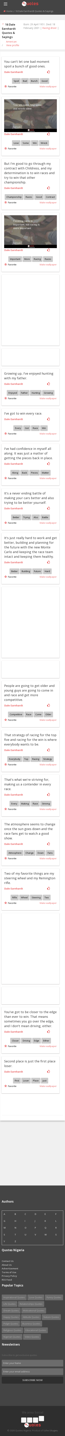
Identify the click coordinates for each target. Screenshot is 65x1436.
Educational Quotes (35, 1330)
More (27, 259)
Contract (50, 196)
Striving (46, 803)
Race (35, 428)
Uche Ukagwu (51, 1430)
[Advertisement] (32, 948)
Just (44, 1080)
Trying (26, 517)
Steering (36, 897)
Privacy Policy (9, 1275)
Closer (15, 1040)
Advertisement (10, 1268)
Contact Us (8, 1261)
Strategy (47, 759)
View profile (12, 45)
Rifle (14, 897)
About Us (7, 1264)
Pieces (34, 472)
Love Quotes (35, 1297)
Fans (50, 852)
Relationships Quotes (31, 1303)
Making (25, 803)
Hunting (36, 392)
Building (26, 571)
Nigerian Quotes (12, 1336)
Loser (26, 1080)
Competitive (16, 714)
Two (47, 897)
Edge (36, 1040)
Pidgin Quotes (10, 1323)
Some (26, 143)
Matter (45, 472)
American (11, 41)
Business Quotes (31, 1323)
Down (41, 852)
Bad (25, 80)
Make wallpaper (48, 86)
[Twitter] (29, 1420)
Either (46, 1040)
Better (16, 517)
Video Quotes (32, 1336)
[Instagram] (35, 1420)
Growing (48, 392)
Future (37, 571)
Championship (14, 196)
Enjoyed (12, 392)
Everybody (14, 759)
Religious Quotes (12, 1330)
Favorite (11, 86)
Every (18, 428)
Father (24, 392)
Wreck (44, 143)
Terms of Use (9, 1272)
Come (38, 714)
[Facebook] (23, 1420)
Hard (47, 571)
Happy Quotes (11, 1317)
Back (24, 472)
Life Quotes (9, 1303)
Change (29, 852)
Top (26, 759)
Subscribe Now (32, 1380)
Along (15, 472)
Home (9, 11)
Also (36, 517)
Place (36, 1080)
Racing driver (49, 28)
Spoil (16, 80)
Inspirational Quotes (14, 1297)
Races (29, 196)
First (17, 1080)
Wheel (24, 897)
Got (27, 428)
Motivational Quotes (33, 1310)
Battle (45, 517)
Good (44, 80)
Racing (37, 259)
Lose (16, 143)
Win (35, 143)
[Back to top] (53, 1414)
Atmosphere (14, 852)
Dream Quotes (11, 1310)
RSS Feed (7, 1279)
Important (15, 259)
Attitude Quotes (31, 1317)
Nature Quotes (51, 1317)
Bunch (34, 80)
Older (48, 714)
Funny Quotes (54, 1297)
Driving (26, 1040)
